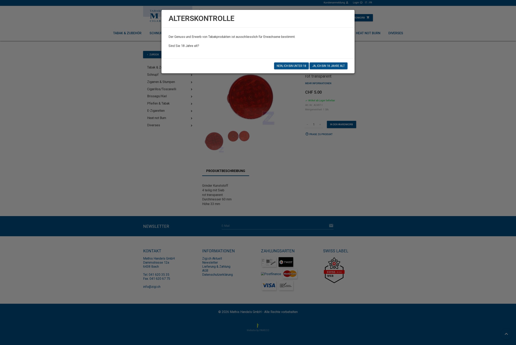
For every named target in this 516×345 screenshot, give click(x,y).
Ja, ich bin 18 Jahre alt (328, 65)
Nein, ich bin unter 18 (291, 65)
